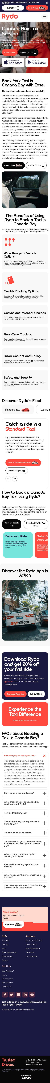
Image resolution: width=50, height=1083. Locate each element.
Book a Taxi (9, 165)
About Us (5, 941)
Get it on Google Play (11, 524)
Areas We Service (9, 952)
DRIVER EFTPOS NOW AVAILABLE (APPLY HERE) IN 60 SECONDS (20, 2)
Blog (3, 948)
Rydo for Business (33, 948)
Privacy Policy (7, 983)
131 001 (10, 681)
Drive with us (7, 956)
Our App (5, 945)
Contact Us (6, 986)
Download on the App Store (35, 524)
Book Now (9, 924)
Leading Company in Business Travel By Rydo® (22, 1070)
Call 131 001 (11, 8)
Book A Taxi (33, 8)
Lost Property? (8, 971)
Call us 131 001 (34, 165)
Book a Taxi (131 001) (34, 941)
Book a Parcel (31, 945)
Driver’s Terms (7, 979)
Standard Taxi (12, 409)
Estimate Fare (31, 956)
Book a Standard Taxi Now (19, 463)
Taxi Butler (30, 952)
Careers (5, 960)
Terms (4, 975)
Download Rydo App (16, 471)
